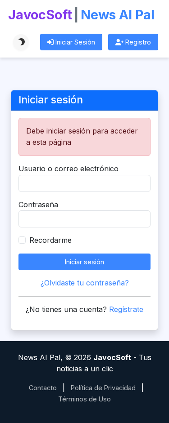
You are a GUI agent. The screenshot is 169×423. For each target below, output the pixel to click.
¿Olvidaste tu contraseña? (85, 282)
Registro (137, 42)
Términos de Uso (84, 399)
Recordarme (50, 240)
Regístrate (126, 309)
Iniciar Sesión (74, 42)
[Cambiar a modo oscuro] (21, 42)
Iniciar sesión (84, 262)
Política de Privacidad (103, 388)
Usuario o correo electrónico (68, 168)
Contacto (43, 388)
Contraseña (38, 204)
